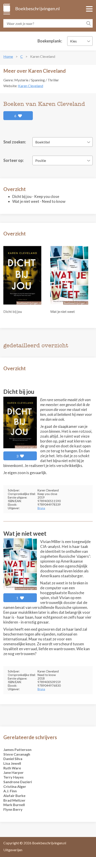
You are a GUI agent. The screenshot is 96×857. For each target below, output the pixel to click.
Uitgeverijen (12, 850)
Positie (40, 160)
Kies (73, 41)
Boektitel (42, 142)
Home (8, 56)
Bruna (41, 508)
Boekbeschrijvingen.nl (37, 8)
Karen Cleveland (30, 86)
